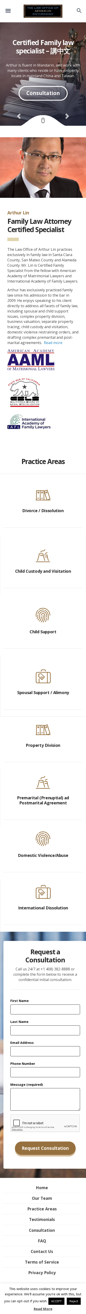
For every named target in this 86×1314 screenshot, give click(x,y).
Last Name (19, 1021)
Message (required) (26, 1084)
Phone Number (22, 1063)
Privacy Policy (42, 1272)
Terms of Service (42, 1262)
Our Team (42, 1198)
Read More (43, 1308)
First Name (19, 1001)
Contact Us (42, 1251)
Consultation (42, 1230)
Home (42, 1187)
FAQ (42, 1241)
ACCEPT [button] (56, 1301)
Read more (53, 342)
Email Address (22, 1042)
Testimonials (42, 1219)
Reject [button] (73, 1301)
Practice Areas (42, 1209)
